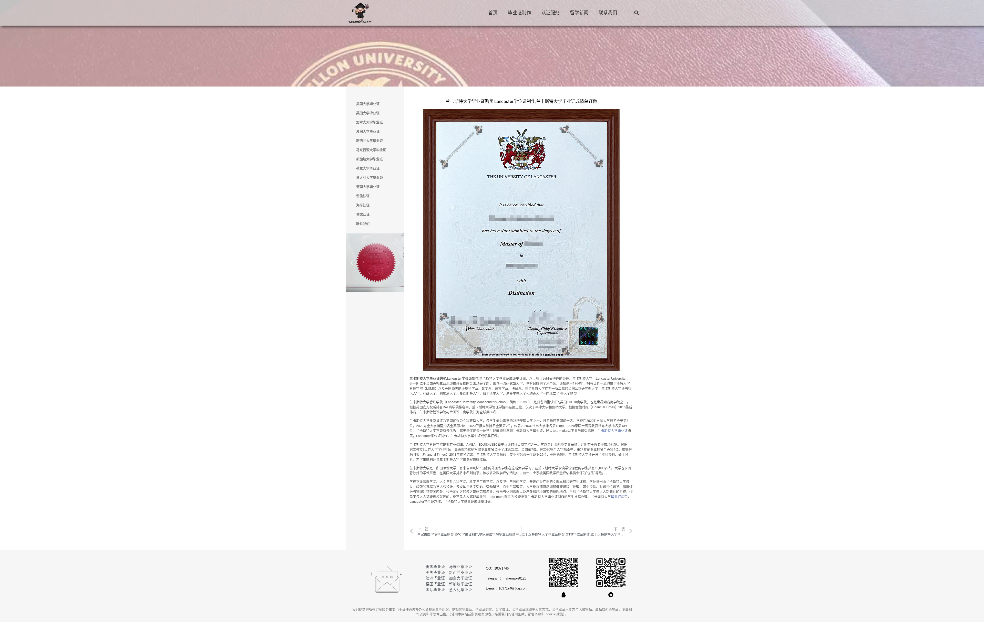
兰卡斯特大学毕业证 (613, 431)
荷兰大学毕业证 (368, 168)
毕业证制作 (519, 12)
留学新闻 (579, 12)
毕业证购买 (619, 497)
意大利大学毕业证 (369, 177)
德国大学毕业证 (368, 187)
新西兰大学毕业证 (369, 141)
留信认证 (363, 196)
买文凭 (544, 609)
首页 (493, 12)
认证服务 (550, 12)
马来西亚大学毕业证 (371, 150)
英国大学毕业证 (368, 113)
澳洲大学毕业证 (368, 131)
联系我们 (608, 12)
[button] (636, 13)
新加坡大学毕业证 (369, 159)
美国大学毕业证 (368, 104)
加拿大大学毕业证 (369, 122)
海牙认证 (363, 205)
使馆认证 (363, 214)
